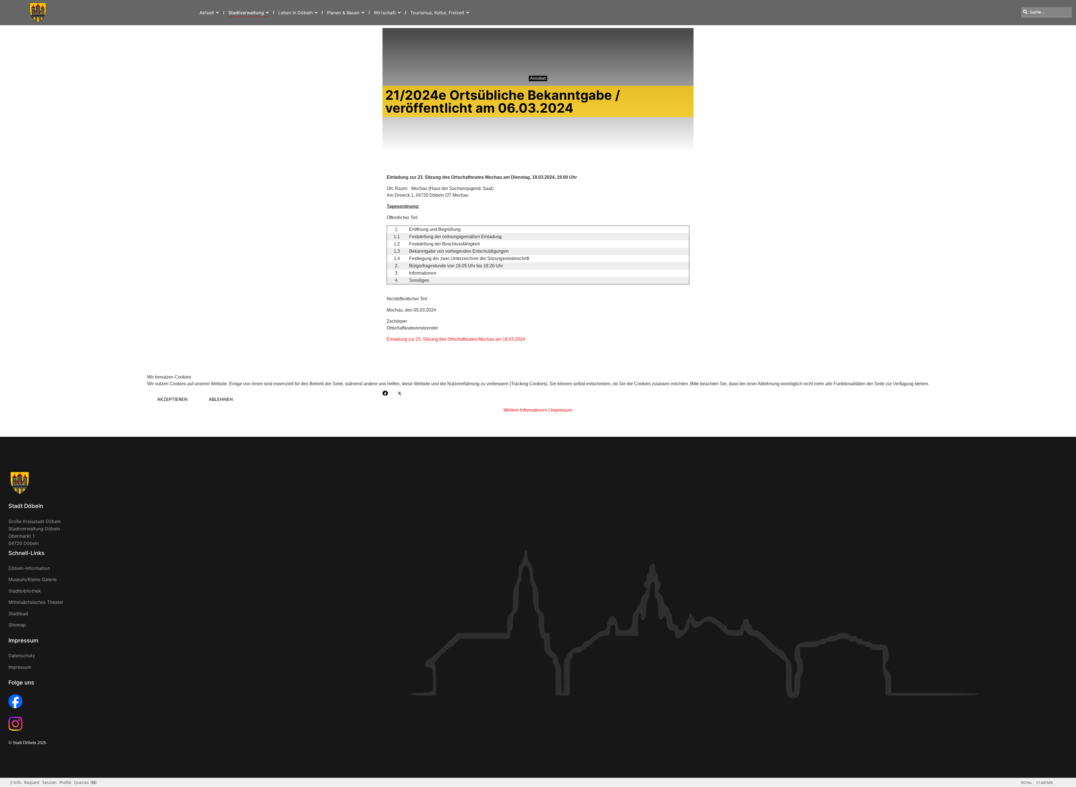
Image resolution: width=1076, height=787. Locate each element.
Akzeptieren (172, 399)
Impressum (561, 410)
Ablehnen (221, 399)
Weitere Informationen (525, 410)
